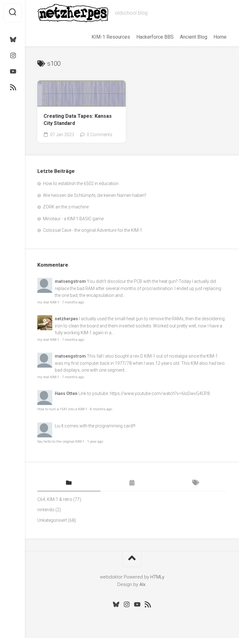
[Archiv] (132, 483)
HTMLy (157, 577)
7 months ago (73, 302)
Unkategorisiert (52, 520)
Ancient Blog (193, 37)
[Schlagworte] (195, 483)
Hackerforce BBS (155, 37)
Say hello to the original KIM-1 (60, 442)
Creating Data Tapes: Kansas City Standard (78, 119)
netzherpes (66, 318)
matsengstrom (70, 281)
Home (220, 37)
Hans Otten (66, 393)
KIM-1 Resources (110, 37)
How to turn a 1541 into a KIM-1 (62, 409)
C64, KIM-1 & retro (54, 499)
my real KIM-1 (48, 302)
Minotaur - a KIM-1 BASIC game (73, 218)
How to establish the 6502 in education (81, 183)
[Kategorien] (69, 483)
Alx (142, 584)
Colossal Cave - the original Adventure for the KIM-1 (92, 230)
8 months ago (101, 409)
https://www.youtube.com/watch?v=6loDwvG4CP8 (160, 393)
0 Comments (99, 134)
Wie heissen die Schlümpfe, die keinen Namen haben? (94, 195)
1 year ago (95, 442)
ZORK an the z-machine (66, 206)
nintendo (45, 509)
